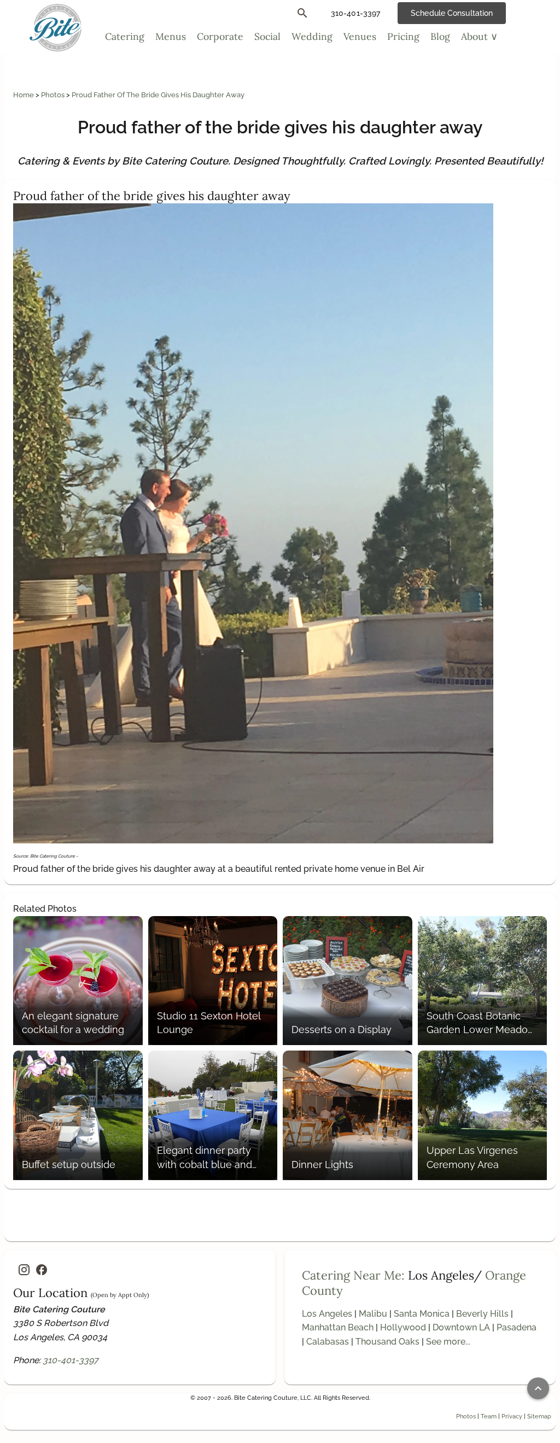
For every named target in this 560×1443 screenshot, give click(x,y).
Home (24, 95)
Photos (53, 95)
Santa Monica (422, 1314)
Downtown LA (461, 1327)
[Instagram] (24, 1270)
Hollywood (403, 1327)
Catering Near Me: (353, 1275)
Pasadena (516, 1327)
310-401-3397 (70, 1360)
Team (489, 1416)
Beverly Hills (482, 1314)
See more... (448, 1341)
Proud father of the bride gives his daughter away (158, 95)
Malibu (373, 1314)
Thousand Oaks (387, 1341)
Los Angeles (327, 1314)
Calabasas (327, 1341)
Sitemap (539, 1416)
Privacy (511, 1416)
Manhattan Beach (338, 1327)
